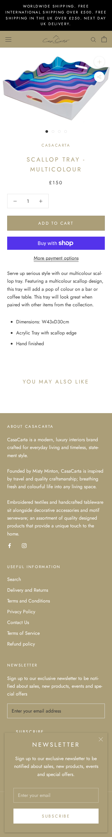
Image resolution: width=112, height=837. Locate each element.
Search (14, 579)
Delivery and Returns (27, 590)
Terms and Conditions (28, 600)
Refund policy (21, 643)
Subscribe (56, 816)
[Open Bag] (104, 39)
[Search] (93, 39)
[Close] (101, 739)
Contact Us (18, 622)
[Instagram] (24, 545)
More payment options (56, 258)
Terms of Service (23, 633)
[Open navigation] (8, 39)
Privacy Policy (21, 611)
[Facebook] (9, 545)
